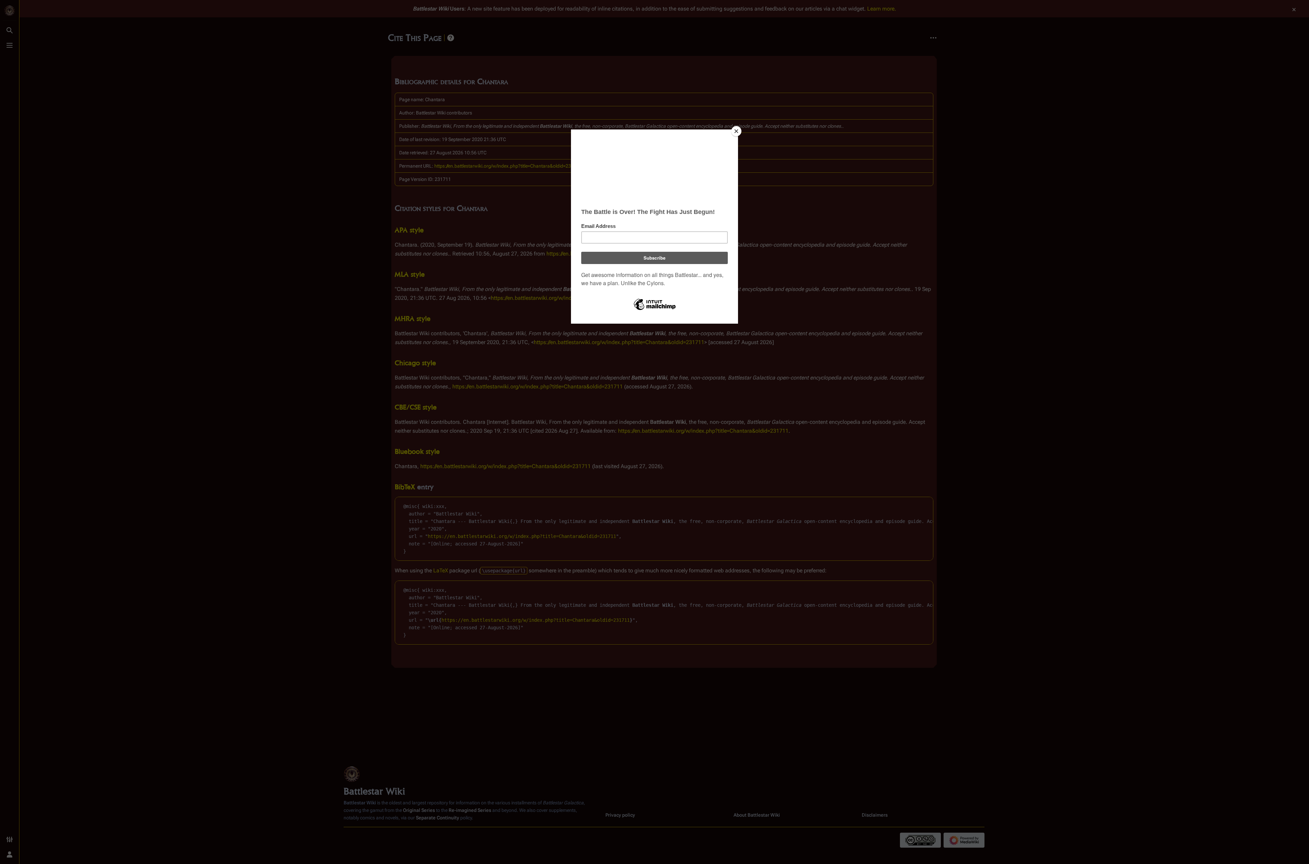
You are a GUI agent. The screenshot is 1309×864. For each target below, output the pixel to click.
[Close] (736, 131)
